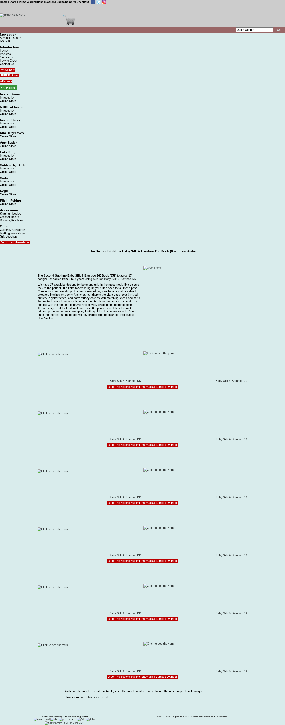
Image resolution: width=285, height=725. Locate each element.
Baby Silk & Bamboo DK (125, 380)
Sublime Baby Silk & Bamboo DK (114, 279)
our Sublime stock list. (94, 697)
